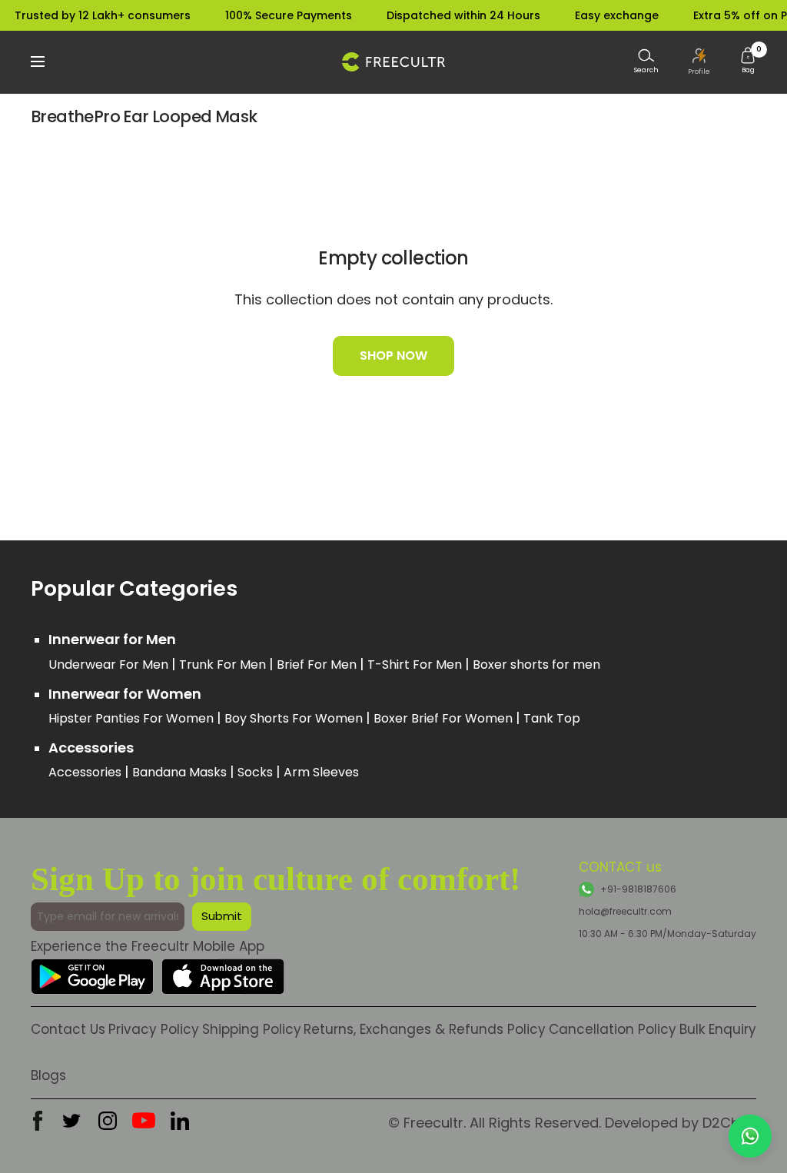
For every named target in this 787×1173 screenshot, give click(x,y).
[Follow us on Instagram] (107, 1121)
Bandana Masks (181, 772)
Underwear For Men (109, 664)
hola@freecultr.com (625, 911)
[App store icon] (222, 970)
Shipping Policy (251, 1029)
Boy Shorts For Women (295, 718)
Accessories (86, 772)
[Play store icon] (92, 970)
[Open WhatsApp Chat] (750, 1136)
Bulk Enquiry (717, 1029)
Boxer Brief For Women (445, 718)
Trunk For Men (224, 664)
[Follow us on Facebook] (38, 1121)
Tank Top (551, 718)
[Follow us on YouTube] (143, 1121)
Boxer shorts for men (536, 664)
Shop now (393, 355)
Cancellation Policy (612, 1029)
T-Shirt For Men (416, 664)
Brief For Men (318, 664)
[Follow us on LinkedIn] (180, 1121)
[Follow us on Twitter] (71, 1121)
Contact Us (68, 1029)
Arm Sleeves (321, 772)
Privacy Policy (153, 1029)
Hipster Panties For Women (132, 718)
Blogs (48, 1075)
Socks (256, 772)
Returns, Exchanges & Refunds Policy (425, 1029)
